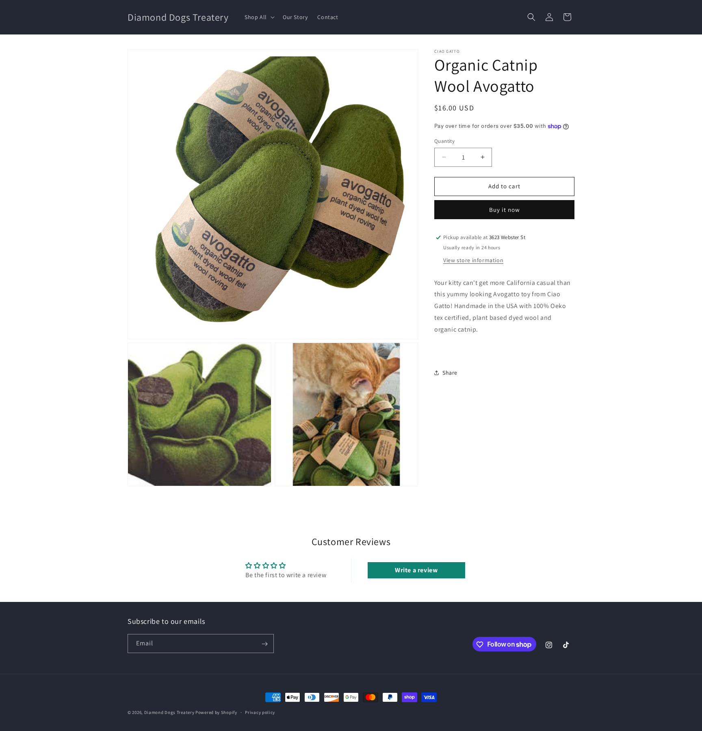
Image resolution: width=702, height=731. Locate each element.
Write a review (416, 570)
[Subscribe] (264, 643)
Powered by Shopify (216, 712)
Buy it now (504, 209)
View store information (473, 260)
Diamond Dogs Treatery (169, 712)
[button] (259, 17)
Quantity (444, 141)
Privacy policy (260, 712)
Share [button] (449, 372)
